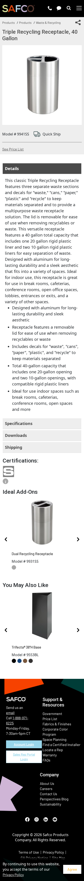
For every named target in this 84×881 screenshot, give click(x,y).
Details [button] (12, 168)
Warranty (50, 755)
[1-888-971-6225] (50, 8)
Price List (50, 719)
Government (52, 713)
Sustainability (50, 804)
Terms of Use (28, 852)
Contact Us (48, 794)
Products (8, 22)
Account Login (24, 744)
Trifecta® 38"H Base (26, 647)
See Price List (13, 149)
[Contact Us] (59, 8)
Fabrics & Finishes (57, 724)
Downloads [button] (16, 435)
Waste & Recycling (48, 22)
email (10, 713)
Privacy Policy (13, 874)
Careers (46, 788)
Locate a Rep (53, 750)
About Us (47, 783)
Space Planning (55, 739)
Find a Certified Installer (61, 744)
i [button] (5, 481)
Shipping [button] (13, 447)
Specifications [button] (18, 423)
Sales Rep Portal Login (24, 757)
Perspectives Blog (54, 799)
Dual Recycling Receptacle (32, 553)
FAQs (46, 760)
